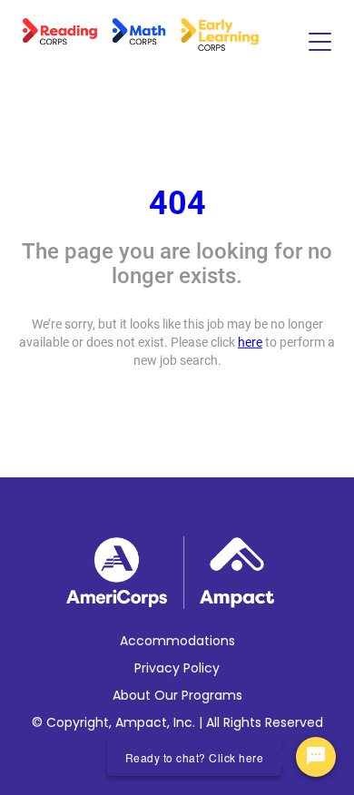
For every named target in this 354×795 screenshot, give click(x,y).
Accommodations (177, 641)
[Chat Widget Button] (316, 757)
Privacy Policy (177, 668)
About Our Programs (177, 695)
